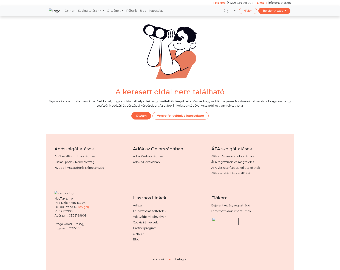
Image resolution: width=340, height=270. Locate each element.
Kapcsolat (156, 10)
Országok (114, 10)
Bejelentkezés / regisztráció (230, 205)
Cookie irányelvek (145, 222)
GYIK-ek (138, 233)
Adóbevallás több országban (75, 156)
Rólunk (131, 10)
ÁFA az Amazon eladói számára (232, 156)
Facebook (158, 259)
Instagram (182, 259)
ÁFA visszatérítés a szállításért (232, 173)
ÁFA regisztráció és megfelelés (232, 162)
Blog (143, 10)
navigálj (83, 207)
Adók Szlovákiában (146, 162)
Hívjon (248, 10)
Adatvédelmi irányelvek (149, 216)
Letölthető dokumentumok (231, 211)
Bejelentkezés (273, 10)
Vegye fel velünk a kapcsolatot (180, 115)
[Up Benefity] (225, 219)
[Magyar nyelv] (234, 10)
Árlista (137, 205)
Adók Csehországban (148, 156)
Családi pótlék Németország (74, 162)
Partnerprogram (145, 228)
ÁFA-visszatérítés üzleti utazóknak (235, 167)
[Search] (226, 10)
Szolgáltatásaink (90, 10)
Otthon (70, 10)
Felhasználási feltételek (149, 211)
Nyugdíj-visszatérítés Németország (79, 167)
